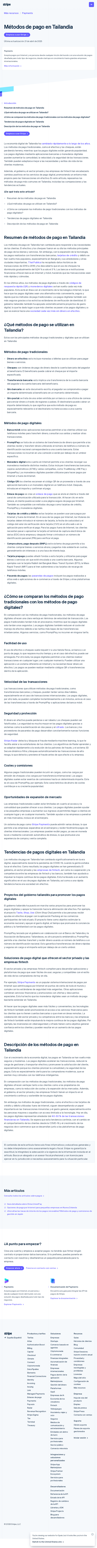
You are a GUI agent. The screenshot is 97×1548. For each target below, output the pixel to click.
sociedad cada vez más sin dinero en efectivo (55, 310)
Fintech (54, 1405)
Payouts (30, 1404)
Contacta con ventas (83, 1415)
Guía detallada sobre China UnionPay (24, 1204)
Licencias (78, 1374)
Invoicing (31, 1383)
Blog (76, 1344)
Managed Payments (36, 1393)
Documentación (57, 1490)
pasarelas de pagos (42, 575)
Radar (29, 1407)
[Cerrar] (92, 1535)
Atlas (29, 1341)
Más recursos (11, 13)
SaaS (53, 1391)
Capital (30, 1351)
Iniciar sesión (80, 1437)
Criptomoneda (33, 1365)
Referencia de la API (59, 1494)
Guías (76, 1337)
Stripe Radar (11, 740)
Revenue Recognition (36, 1411)
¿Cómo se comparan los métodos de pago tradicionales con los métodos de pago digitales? (47, 117)
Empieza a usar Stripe (16, 34)
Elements (31, 1372)
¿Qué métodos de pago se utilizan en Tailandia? (26, 112)
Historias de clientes (83, 1341)
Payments (27, 13)
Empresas (55, 1337)
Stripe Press (79, 1411)
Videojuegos (56, 1409)
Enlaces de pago (34, 1397)
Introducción (10, 103)
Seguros (54, 1419)
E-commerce (56, 1354)
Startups (54, 1341)
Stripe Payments (41, 824)
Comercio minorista (59, 1448)
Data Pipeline (33, 1369)
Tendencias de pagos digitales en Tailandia (24, 121)
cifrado (60, 727)
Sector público (57, 1445)
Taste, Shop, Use (25, 912)
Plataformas (56, 1388)
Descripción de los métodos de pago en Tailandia (27, 126)
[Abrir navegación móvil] (91, 4)
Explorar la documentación (63, 1298)
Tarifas (30, 1337)
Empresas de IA (57, 1395)
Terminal (31, 1422)
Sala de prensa (80, 1407)
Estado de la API (58, 1497)
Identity (30, 1379)
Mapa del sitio (80, 1377)
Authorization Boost (36, 1344)
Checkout (31, 1355)
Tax (29, 1418)
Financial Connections (36, 1376)
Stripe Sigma (32, 1415)
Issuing (30, 1386)
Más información (11, 66)
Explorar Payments (13, 1304)
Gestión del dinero (59, 1384)
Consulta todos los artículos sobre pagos (23, 1195)
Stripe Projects (57, 1511)
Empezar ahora (13, 1268)
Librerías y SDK (57, 1507)
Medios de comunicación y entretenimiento (58, 1425)
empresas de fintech (48, 869)
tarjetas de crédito (67, 255)
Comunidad (79, 1348)
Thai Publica (34, 262)
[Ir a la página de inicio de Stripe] (7, 1333)
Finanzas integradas (59, 1358)
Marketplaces (57, 1381)
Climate (30, 1358)
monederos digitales (41, 286)
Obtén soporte (80, 1425)
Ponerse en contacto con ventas (41, 1268)
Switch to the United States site (47, 1541)
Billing (29, 1348)
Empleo (77, 1404)
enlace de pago (44, 493)
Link (29, 1390)
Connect (31, 1362)
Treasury (31, 1425)
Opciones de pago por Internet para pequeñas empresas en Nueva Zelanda (42, 1207)
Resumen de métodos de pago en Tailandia (24, 107)
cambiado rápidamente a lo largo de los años (65, 143)
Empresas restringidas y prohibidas (80, 1367)
